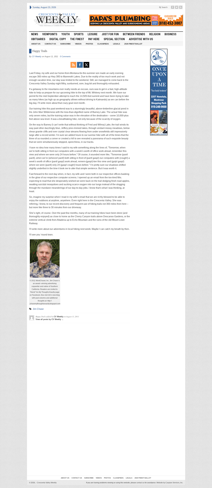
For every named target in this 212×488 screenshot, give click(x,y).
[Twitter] (177, 7)
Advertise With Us (141, 39)
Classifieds (103, 44)
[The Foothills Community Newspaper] (57, 19)
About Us (35, 44)
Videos (78, 44)
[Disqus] (79, 361)
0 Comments (65, 56)
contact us (140, 483)
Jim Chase (38, 309)
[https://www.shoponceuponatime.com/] (158, 92)
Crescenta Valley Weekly (46, 483)
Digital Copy (57, 39)
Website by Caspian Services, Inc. (169, 483)
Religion (154, 34)
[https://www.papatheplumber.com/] (136, 20)
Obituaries (38, 39)
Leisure (92, 34)
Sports (79, 34)
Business (170, 34)
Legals (116, 44)
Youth (65, 34)
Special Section (114, 39)
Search (164, 7)
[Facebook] (173, 7)
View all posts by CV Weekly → (49, 319)
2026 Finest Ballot (133, 44)
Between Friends (134, 34)
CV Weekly (36, 56)
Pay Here (94, 39)
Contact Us (50, 44)
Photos (89, 44)
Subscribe (65, 44)
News (34, 34)
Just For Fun (110, 34)
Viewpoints (49, 34)
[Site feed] (181, 7)
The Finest (77, 39)
